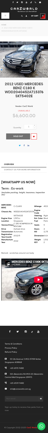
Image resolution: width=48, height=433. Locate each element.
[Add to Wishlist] (34, 136)
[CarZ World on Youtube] (28, 2)
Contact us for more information (22, 170)
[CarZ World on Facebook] (14, 2)
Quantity (17, 128)
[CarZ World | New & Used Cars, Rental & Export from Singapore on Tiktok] (32, 333)
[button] (44, 60)
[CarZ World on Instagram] (23, 2)
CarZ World (27, 106)
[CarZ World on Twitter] (19, 2)
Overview (9, 164)
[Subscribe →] (41, 399)
